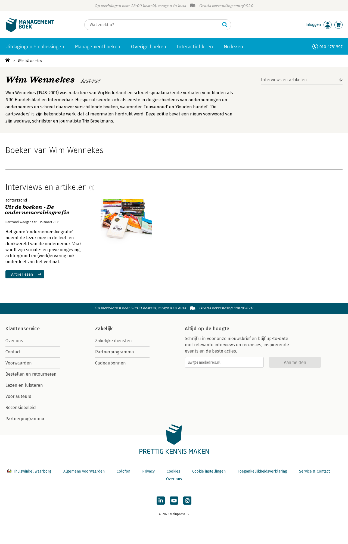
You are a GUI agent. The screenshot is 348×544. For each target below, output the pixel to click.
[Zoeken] (225, 24)
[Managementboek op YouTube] (174, 500)
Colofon (123, 471)
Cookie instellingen (209, 471)
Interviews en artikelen (284, 79)
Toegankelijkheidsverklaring (262, 471)
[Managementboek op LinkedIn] (161, 500)
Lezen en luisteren (24, 385)
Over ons (14, 340)
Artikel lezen (22, 274)
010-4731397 (331, 46)
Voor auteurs (18, 396)
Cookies (173, 471)
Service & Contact (314, 471)
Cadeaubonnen (110, 363)
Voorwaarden (18, 363)
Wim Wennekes (30, 61)
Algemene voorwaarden (84, 471)
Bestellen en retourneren (31, 374)
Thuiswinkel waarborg (32, 471)
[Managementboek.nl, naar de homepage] (29, 31)
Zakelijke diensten (113, 340)
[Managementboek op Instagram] (187, 500)
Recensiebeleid (20, 407)
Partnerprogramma (24, 418)
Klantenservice (22, 329)
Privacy (148, 471)
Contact (13, 351)
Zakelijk (104, 329)
